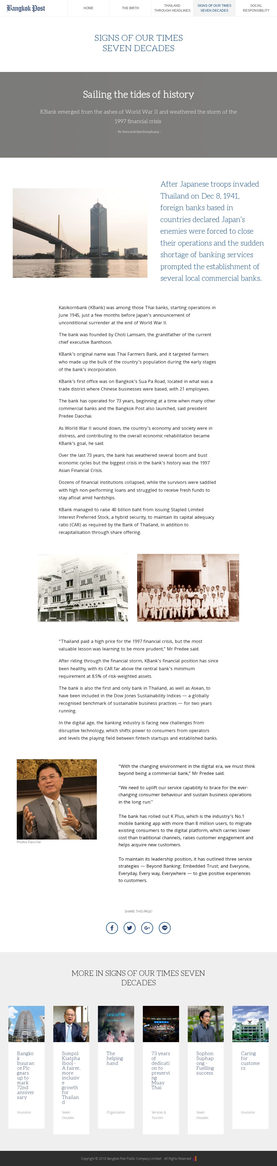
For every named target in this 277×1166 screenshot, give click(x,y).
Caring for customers (250, 1060)
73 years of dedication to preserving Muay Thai (160, 1070)
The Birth (130, 8)
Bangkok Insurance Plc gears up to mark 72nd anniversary (25, 1075)
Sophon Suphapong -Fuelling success (205, 1063)
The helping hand (115, 1058)
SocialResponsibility (256, 8)
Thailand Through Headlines (172, 8)
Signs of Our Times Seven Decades (214, 8)
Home (88, 8)
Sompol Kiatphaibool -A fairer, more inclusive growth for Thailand (71, 1077)
